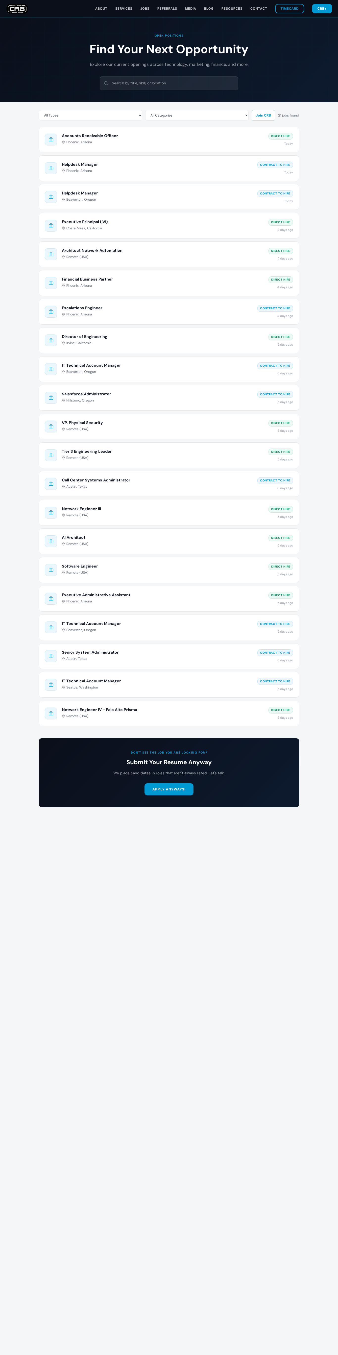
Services (123, 8)
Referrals (167, 8)
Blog (209, 8)
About (101, 8)
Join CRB (263, 115)
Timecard (290, 8)
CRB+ (322, 8)
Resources (231, 8)
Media (190, 8)
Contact (258, 8)
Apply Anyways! (169, 789)
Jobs (144, 8)
